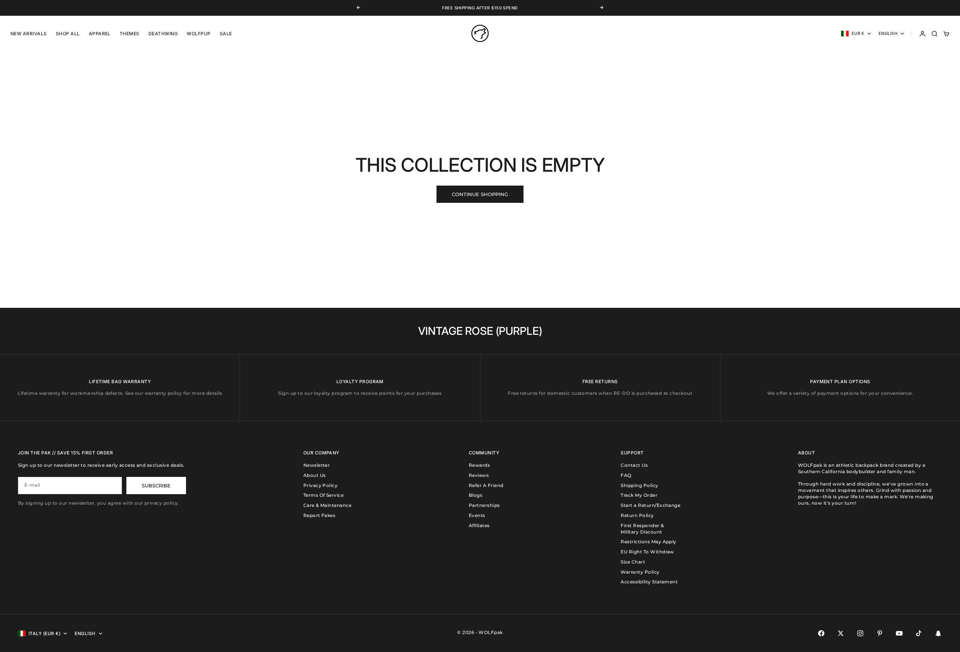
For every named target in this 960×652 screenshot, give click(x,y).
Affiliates (479, 525)
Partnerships (484, 505)
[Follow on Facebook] (821, 633)
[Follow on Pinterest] (880, 633)
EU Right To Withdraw (647, 552)
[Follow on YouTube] (899, 633)
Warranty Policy (640, 572)
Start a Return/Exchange (650, 505)
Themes (130, 33)
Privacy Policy (320, 485)
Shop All (68, 33)
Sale (226, 33)
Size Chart (633, 562)
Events (477, 515)
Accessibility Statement (649, 582)
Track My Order (639, 495)
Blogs (475, 495)
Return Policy (637, 515)
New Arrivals (28, 33)
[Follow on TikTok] (918, 633)
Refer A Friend (486, 485)
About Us (314, 475)
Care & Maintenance (327, 505)
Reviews (479, 475)
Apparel (100, 33)
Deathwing (163, 33)
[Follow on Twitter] (840, 633)
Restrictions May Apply (648, 541)
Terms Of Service (323, 495)
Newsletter (316, 465)
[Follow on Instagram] (860, 633)
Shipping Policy (639, 485)
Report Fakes (319, 515)
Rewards (479, 465)
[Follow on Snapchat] (938, 633)
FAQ (626, 475)
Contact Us (634, 465)
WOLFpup (198, 33)
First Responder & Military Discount (642, 529)
